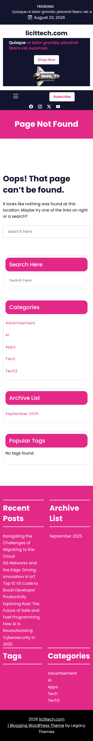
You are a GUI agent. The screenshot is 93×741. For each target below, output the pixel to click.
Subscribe (62, 96)
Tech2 (11, 371)
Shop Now (46, 59)
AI (7, 335)
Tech (10, 359)
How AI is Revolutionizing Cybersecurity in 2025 (19, 634)
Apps (10, 347)
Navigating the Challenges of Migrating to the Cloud (18, 546)
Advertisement (20, 323)
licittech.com (47, 33)
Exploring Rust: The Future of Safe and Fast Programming (21, 610)
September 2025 (22, 413)
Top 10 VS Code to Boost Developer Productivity (20, 590)
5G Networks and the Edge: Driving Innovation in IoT (20, 569)
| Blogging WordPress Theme (36, 725)
